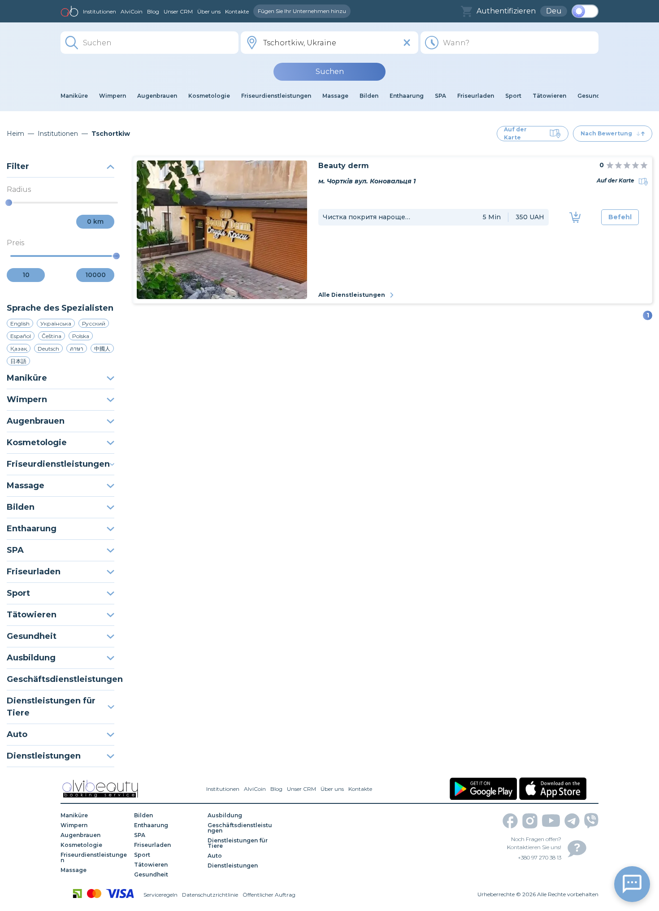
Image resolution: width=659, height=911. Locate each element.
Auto (17, 734)
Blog (153, 11)
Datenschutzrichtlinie (210, 894)
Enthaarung (31, 529)
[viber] (591, 821)
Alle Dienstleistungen (351, 294)
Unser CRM (178, 11)
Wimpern (27, 399)
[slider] (8, 203)
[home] (69, 11)
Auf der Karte (515, 133)
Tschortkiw (110, 134)
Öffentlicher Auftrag (269, 894)
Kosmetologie (37, 442)
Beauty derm (343, 165)
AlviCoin (132, 11)
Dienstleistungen (44, 756)
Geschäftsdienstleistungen (60, 679)
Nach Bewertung (606, 133)
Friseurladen (34, 572)
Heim (15, 134)
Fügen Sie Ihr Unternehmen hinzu (302, 11)
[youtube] (551, 820)
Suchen (330, 71)
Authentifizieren (506, 11)
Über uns (209, 11)
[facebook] (510, 821)
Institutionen (99, 11)
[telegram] (572, 821)
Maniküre (27, 378)
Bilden (21, 507)
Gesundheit (31, 636)
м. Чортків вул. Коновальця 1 (367, 181)
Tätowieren (31, 615)
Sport (18, 593)
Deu (554, 11)
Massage (25, 485)
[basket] (466, 11)
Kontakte (237, 11)
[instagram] (530, 821)
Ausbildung (31, 658)
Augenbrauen (36, 421)
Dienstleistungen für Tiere (51, 707)
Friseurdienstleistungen (58, 464)
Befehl (620, 217)
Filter (18, 166)
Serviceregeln (160, 894)
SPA (15, 550)
